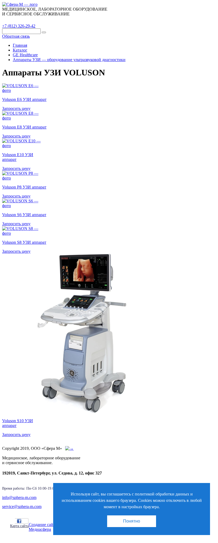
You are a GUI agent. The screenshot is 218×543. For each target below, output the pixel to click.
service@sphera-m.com (21, 506)
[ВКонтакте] (25, 521)
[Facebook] (19, 521)
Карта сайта (19, 526)
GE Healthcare (25, 55)
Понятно (131, 521)
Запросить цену (16, 108)
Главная (20, 45)
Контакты (94, 20)
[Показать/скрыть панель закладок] (12, 520)
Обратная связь (16, 36)
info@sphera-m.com (19, 497)
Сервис (69, 20)
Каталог (14, 20)
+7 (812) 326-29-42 (18, 26)
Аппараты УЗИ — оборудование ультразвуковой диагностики (69, 59)
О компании (42, 20)
